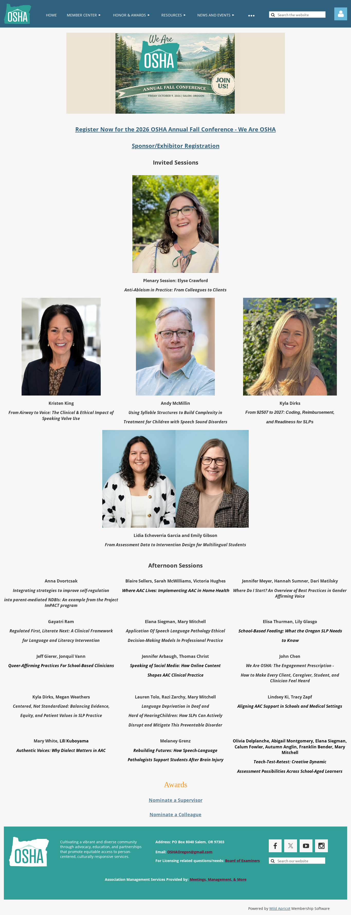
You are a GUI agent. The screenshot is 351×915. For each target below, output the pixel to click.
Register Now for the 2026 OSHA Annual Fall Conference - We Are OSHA (175, 129)
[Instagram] (321, 845)
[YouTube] (306, 845)
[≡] (251, 15)
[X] (290, 845)
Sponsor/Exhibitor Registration (175, 145)
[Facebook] (275, 845)
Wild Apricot (279, 908)
